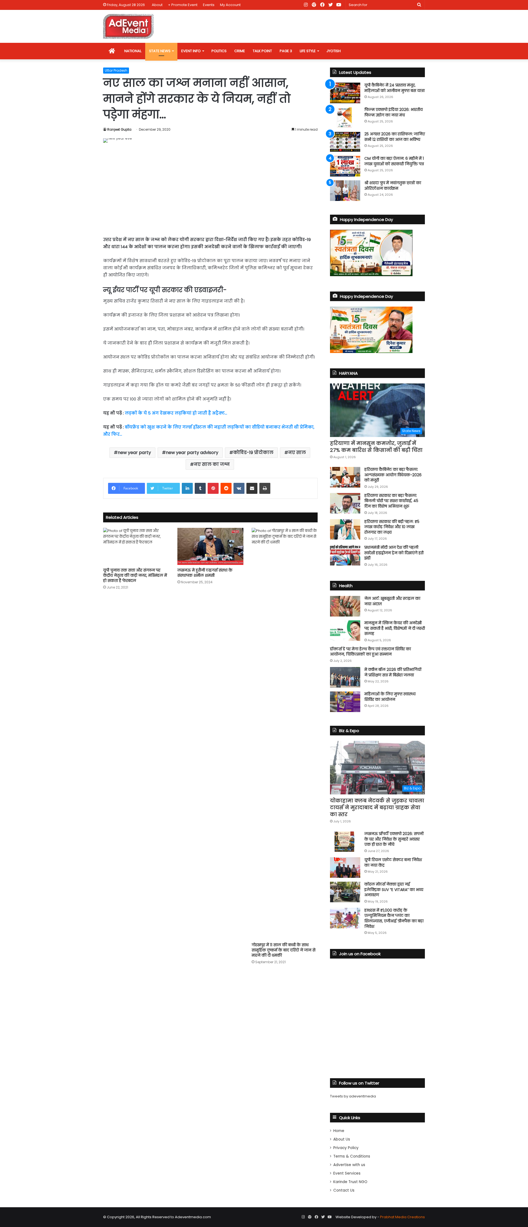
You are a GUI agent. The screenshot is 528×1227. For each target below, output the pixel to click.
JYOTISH (333, 51)
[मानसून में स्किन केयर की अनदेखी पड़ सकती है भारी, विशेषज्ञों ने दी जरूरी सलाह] (345, 630)
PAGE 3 (286, 51)
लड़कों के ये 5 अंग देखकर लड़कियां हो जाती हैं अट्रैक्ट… (176, 413)
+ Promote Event (182, 4)
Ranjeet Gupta (119, 129)
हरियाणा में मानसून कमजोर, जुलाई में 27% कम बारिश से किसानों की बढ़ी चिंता (376, 446)
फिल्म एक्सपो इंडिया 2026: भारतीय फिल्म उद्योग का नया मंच (393, 112)
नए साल (297, 452)
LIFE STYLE (308, 51)
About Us (341, 1139)
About (157, 4)
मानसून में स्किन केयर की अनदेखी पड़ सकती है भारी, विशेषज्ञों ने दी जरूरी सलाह (394, 628)
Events (209, 4)
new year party (134, 452)
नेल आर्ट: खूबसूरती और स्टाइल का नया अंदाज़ (392, 601)
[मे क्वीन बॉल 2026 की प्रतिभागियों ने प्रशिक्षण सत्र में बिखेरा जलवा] (345, 677)
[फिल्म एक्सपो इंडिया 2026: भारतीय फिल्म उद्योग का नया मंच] (345, 117)
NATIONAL (132, 51)
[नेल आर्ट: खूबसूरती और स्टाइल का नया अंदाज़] (345, 606)
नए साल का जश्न (212, 464)
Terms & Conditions (351, 1156)
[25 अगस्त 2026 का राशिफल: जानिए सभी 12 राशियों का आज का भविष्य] (345, 141)
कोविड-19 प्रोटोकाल (253, 452)
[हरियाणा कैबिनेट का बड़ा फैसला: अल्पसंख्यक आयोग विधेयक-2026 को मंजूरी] (345, 477)
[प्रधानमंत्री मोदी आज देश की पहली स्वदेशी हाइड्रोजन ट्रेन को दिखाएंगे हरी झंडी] (345, 555)
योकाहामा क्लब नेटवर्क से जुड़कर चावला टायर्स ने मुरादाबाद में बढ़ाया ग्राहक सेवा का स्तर (377, 807)
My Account (230, 4)
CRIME (239, 51)
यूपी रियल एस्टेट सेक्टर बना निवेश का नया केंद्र (393, 862)
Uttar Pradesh (116, 70)
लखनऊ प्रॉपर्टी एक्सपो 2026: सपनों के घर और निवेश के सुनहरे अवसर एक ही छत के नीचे (394, 839)
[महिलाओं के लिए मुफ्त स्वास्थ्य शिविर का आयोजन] (345, 701)
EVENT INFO (191, 51)
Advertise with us (349, 1164)
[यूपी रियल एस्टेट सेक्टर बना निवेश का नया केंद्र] (345, 867)
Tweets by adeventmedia (353, 1096)
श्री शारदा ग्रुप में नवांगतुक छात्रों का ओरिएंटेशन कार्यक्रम (392, 185)
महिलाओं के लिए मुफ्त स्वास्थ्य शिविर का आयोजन (390, 696)
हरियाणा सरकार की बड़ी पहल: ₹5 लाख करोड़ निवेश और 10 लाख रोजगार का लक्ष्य (391, 527)
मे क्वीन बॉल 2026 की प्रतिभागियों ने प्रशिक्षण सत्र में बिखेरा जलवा (393, 672)
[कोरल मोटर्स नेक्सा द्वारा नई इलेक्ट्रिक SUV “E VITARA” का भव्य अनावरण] (345, 892)
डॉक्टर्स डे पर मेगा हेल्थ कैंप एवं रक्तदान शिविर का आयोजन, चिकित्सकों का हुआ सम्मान (370, 651)
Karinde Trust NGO (350, 1181)
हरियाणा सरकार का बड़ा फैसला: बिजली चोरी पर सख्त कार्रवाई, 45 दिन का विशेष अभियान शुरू (391, 501)
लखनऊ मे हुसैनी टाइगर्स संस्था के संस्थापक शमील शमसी (204, 572)
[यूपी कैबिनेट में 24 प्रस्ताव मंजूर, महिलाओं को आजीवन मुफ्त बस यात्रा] (345, 93)
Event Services (347, 1173)
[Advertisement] (210, 189)
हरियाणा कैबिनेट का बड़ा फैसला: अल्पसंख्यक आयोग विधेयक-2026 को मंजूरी (393, 475)
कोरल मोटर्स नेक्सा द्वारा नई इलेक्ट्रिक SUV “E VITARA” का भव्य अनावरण (393, 889)
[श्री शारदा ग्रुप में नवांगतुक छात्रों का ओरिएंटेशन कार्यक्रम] (345, 190)
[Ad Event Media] (128, 26)
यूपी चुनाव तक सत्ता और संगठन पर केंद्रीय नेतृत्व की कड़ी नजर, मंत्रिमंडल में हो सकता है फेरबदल (135, 575)
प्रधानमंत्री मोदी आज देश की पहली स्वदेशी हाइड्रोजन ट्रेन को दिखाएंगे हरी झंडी (394, 553)
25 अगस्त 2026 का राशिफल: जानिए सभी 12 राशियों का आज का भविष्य (394, 136)
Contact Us (343, 1190)
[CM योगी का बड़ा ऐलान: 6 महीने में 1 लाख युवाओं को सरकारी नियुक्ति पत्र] (345, 166)
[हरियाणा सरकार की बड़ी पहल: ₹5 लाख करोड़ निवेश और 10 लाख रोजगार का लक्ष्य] (345, 529)
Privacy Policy (346, 1147)
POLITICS (219, 51)
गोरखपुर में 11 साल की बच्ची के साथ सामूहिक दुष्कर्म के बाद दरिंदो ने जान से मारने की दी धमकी (283, 950)
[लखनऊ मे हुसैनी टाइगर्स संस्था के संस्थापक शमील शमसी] (210, 546)
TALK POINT (262, 51)
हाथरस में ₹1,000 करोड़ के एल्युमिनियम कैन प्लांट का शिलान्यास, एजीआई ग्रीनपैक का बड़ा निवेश (394, 918)
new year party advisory (192, 452)
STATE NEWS (159, 51)
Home (338, 1130)
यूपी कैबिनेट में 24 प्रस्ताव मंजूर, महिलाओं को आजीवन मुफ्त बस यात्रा (394, 87)
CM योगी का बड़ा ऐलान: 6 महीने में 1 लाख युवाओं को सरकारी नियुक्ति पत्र (394, 161)
